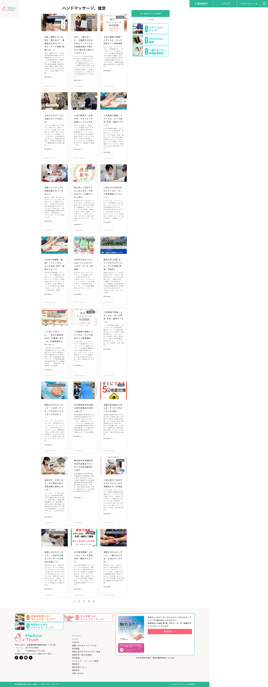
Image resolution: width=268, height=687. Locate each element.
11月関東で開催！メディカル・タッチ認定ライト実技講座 (83, 335)
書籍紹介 (76, 664)
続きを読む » (49, 77)
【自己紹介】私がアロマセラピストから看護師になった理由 (113, 483)
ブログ (226, 3)
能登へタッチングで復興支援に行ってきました (53, 191)
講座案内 (202, 3)
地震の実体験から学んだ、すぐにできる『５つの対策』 (113, 408)
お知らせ (76, 642)
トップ (75, 639)
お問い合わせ (77, 673)
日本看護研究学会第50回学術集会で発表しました (83, 408)
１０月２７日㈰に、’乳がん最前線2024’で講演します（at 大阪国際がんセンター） (54, 338)
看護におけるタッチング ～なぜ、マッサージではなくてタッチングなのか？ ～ (53, 411)
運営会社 (76, 670)
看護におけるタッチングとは (84, 645)
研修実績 (76, 658)
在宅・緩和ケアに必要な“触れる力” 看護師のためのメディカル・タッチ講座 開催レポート (54, 43)
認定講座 (76, 648)
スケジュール (250, 3)
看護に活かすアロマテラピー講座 (86, 652)
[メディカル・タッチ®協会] (9, 9)
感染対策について (79, 667)
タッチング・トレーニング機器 (85, 661)
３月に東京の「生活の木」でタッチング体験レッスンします (83, 119)
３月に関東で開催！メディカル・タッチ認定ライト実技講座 (113, 40)
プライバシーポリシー (50, 684)
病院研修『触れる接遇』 (82, 655)
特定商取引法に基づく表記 (26, 684)
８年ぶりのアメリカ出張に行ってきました (53, 119)
